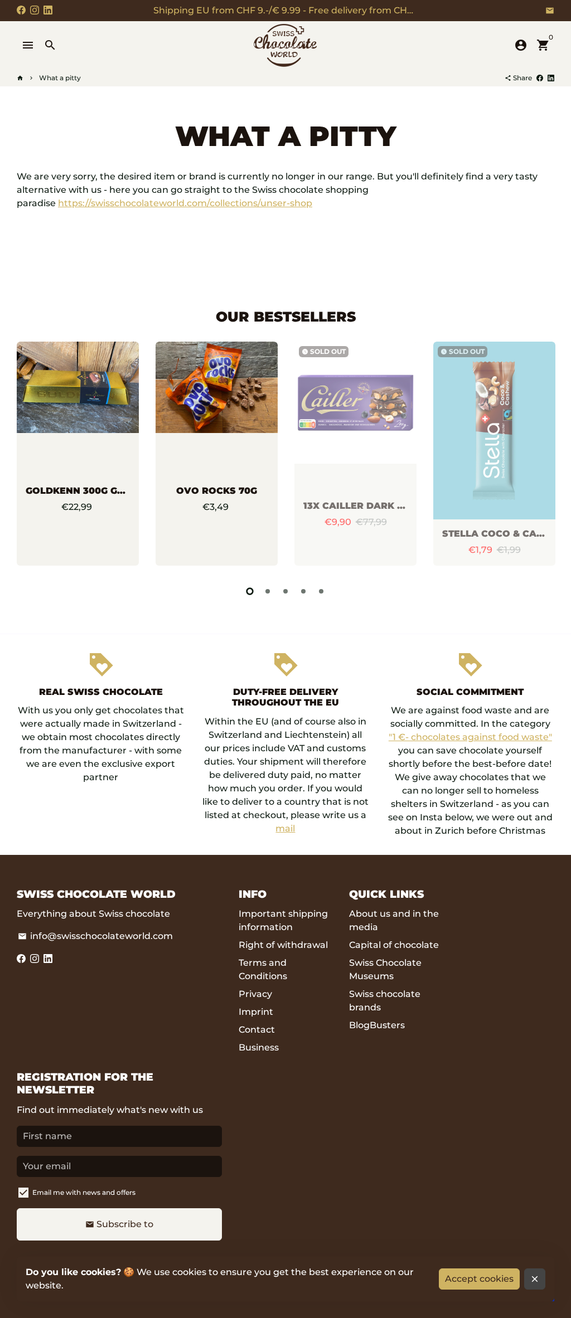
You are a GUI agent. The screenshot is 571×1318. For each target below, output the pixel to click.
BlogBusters (377, 1025)
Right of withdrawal (283, 945)
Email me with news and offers (84, 1192)
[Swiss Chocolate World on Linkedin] (47, 10)
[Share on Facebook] (539, 78)
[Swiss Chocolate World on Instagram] (34, 10)
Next (543, 455)
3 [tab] (285, 591)
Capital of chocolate (394, 945)
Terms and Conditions (263, 969)
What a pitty (60, 78)
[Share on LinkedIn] (551, 78)
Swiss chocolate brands (384, 1001)
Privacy (255, 994)
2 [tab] (267, 591)
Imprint (256, 1011)
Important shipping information (283, 920)
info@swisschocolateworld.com (95, 936)
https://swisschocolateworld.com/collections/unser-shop (185, 203)
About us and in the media (394, 920)
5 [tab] (321, 591)
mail (285, 828)
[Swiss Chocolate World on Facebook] (21, 10)
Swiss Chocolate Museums (385, 969)
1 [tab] (249, 591)
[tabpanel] (78, 454)
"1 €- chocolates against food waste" (470, 737)
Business (259, 1047)
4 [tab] (303, 591)
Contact (257, 1029)
